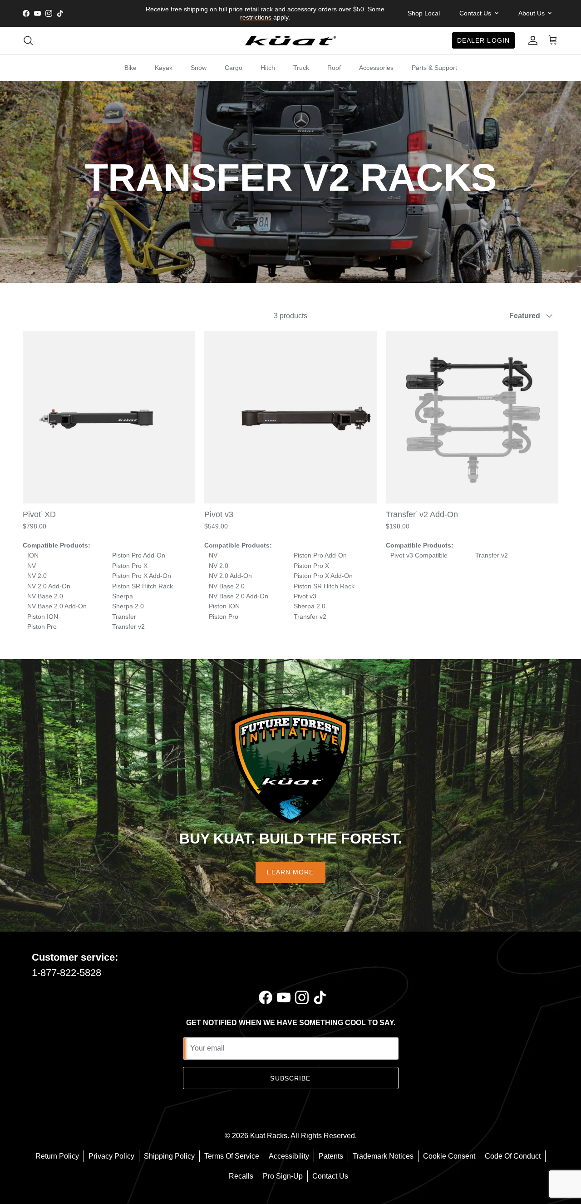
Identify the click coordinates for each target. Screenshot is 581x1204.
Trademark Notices (383, 1156)
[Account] (531, 40)
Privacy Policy (111, 1156)
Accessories (376, 67)
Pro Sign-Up (283, 1176)
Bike (130, 67)
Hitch (268, 67)
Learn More (290, 872)
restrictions (256, 17)
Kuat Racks (268, 1136)
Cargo (233, 67)
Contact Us (330, 1176)
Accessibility (289, 1156)
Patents (331, 1156)
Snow (199, 67)
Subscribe (290, 1078)
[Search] (28, 40)
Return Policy (57, 1156)
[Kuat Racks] (290, 40)
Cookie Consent (449, 1156)
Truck (301, 67)
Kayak (163, 67)
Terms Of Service (231, 1156)
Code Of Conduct (513, 1156)
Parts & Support (434, 67)
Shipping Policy (169, 1156)
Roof (334, 67)
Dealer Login (483, 40)
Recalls (241, 1176)
